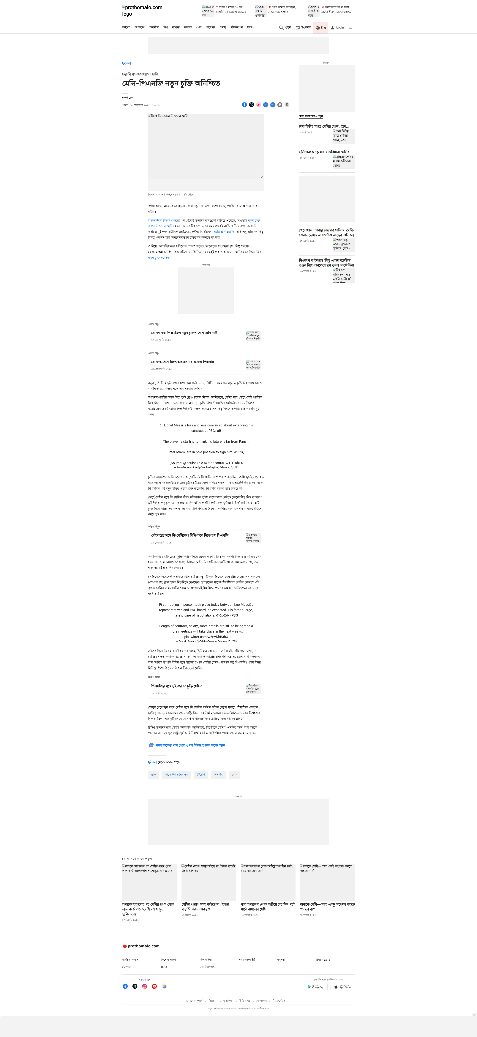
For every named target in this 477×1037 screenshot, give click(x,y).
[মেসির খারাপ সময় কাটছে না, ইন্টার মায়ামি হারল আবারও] (208, 882)
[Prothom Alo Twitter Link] (137, 987)
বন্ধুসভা (281, 960)
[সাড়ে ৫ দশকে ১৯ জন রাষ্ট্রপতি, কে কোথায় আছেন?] (208, 11)
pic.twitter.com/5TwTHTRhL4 (221, 463)
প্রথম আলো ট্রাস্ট (246, 960)
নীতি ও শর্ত (244, 1001)
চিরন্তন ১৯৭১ (323, 960)
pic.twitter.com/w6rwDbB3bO (206, 637)
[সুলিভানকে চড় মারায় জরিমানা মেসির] (344, 162)
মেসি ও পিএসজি (224, 232)
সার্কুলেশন (228, 1001)
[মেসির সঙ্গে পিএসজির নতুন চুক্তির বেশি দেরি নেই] (253, 336)
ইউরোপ (201, 775)
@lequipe (190, 463)
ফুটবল (126, 64)
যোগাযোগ (261, 1001)
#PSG (234, 615)
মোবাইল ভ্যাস (207, 967)
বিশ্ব (166, 27)
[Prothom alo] (147, 11)
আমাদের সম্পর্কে (194, 1001)
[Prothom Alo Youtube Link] (156, 987)
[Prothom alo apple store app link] (342, 987)
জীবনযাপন (237, 27)
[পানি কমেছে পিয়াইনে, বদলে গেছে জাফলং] (261, 11)
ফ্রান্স (153, 775)
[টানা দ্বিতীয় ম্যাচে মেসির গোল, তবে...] (344, 136)
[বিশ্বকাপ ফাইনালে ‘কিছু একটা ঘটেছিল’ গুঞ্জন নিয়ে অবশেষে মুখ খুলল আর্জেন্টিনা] (344, 275)
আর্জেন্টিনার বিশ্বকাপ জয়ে (163, 220)
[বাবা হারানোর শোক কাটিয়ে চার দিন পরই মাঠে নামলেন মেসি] (268, 882)
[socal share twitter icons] (252, 107)
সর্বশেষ (126, 27)
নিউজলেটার (279, 1001)
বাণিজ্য (176, 27)
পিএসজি (218, 775)
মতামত (188, 27)
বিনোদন (211, 27)
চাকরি (223, 27)
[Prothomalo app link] (315, 987)
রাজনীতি (154, 27)
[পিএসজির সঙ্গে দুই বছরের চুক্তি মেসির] (253, 689)
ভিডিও (250, 27)
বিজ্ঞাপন (213, 1001)
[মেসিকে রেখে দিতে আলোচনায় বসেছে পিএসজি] (253, 365)
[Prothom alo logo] (140, 947)
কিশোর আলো (168, 960)
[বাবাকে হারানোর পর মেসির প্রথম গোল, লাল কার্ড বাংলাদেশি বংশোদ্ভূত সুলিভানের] (149, 882)
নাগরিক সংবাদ (130, 960)
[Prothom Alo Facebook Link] (127, 987)
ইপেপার (126, 967)
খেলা (199, 27)
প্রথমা (164, 967)
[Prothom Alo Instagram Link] (146, 987)
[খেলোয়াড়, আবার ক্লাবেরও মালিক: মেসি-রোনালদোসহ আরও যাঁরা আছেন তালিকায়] (344, 245)
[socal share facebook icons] (245, 107)
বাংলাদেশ (140, 27)
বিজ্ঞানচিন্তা (206, 960)
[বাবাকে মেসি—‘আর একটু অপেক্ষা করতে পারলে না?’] (327, 882)
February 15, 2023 (229, 467)
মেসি (234, 775)
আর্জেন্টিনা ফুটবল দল (176, 775)
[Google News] (164, 987)
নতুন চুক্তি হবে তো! (159, 258)
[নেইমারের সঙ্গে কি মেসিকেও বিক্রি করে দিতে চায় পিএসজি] (253, 538)
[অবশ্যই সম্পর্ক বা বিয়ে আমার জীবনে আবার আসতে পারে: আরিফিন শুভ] (314, 11)
